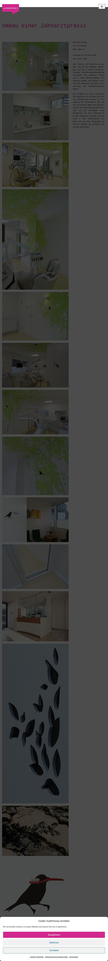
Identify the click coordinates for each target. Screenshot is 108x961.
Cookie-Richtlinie (37, 957)
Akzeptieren (54, 934)
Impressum (73, 957)
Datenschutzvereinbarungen (56, 957)
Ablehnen (54, 942)
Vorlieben (54, 950)
